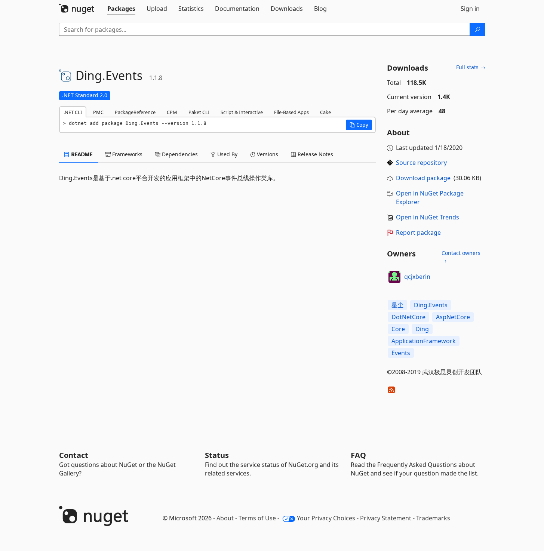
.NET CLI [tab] (73, 112)
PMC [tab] (98, 112)
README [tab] (81, 154)
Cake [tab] (325, 112)
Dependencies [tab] (179, 154)
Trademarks (433, 518)
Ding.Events (431, 305)
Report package (418, 232)
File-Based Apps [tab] (291, 112)
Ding (422, 329)
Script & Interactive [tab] (242, 112)
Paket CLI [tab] (198, 112)
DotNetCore (408, 317)
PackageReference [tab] (135, 112)
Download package (423, 178)
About (225, 518)
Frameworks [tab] (126, 154)
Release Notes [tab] (314, 154)
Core (398, 329)
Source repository (421, 162)
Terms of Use (257, 518)
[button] (359, 125)
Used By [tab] (226, 154)
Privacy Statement (385, 518)
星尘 (397, 305)
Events (400, 353)
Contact (73, 455)
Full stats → (470, 67)
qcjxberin (417, 277)
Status (217, 455)
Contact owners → (461, 256)
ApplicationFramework (423, 341)
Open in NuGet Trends (427, 217)
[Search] (477, 29)
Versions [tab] (266, 154)
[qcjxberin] (394, 277)
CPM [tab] (172, 112)
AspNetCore (453, 317)
